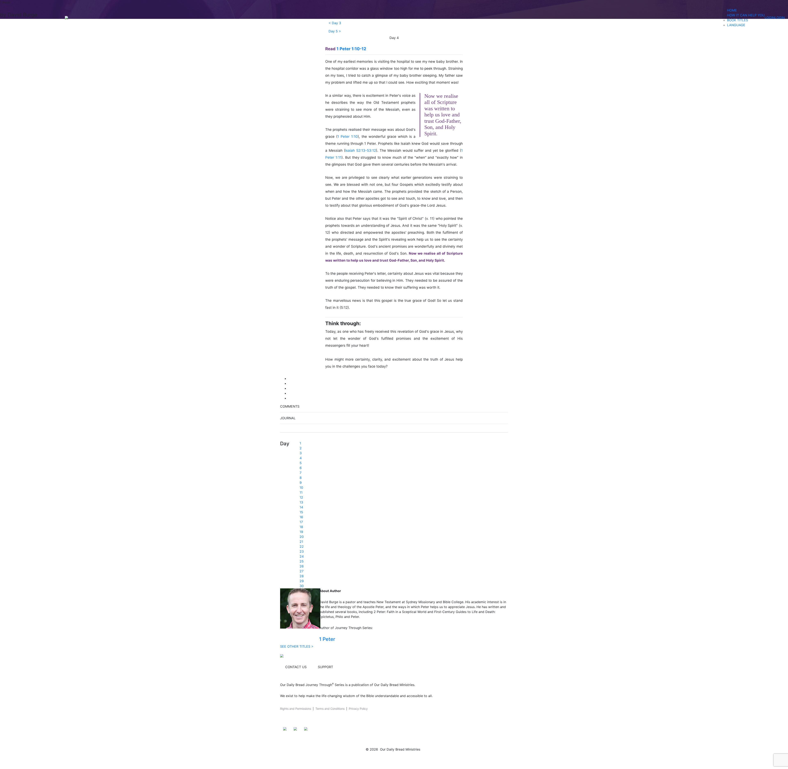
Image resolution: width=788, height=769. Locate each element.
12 (301, 497)
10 (301, 487)
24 (302, 556)
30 (302, 586)
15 (301, 512)
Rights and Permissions (295, 708)
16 (301, 517)
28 (302, 576)
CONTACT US (296, 667)
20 (302, 537)
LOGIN (770, 18)
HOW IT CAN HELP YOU (746, 15)
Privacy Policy (358, 708)
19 (301, 532)
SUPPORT (325, 667)
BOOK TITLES (737, 20)
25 (302, 561)
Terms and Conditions (330, 708)
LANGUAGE (736, 25)
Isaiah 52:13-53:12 (360, 150)
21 (301, 542)
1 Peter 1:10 (347, 136)
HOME (732, 10)
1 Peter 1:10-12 (351, 48)
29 (302, 581)
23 (302, 551)
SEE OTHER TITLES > (297, 646)
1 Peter (327, 639)
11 (301, 492)
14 (301, 507)
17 (301, 522)
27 (302, 571)
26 (302, 566)
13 (301, 502)
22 (302, 547)
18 (301, 527)
